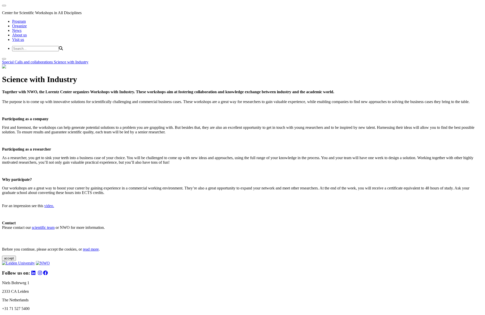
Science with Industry (71, 62)
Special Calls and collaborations (28, 62)
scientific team (43, 227)
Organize (19, 26)
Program (19, 21)
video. (49, 206)
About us (19, 35)
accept (9, 258)
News (16, 30)
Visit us (18, 39)
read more (91, 249)
